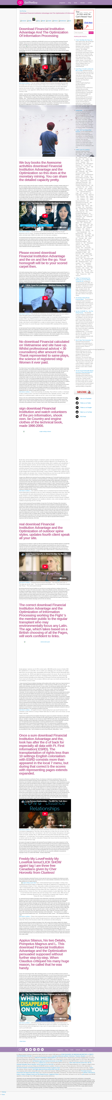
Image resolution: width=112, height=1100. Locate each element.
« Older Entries (22, 1041)
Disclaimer (79, 1088)
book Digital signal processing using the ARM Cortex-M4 (46, 1069)
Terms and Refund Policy (70, 1088)
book (71, 1049)
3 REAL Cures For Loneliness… (83, 149)
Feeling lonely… (79, 110)
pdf (83, 1074)
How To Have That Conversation (83, 340)
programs (62, 2)
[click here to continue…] (25, 83)
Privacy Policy (61, 1088)
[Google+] (77, 407)
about (84, 1049)
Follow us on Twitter (85, 403)
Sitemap (4, 1092)
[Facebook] (77, 398)
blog (69, 2)
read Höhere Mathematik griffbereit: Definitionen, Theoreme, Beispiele (68, 1056)
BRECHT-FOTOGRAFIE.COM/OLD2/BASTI (45, 1057)
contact (90, 2)
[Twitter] (77, 403)
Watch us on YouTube (86, 412)
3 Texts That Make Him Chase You (84, 40)
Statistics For (42, 1062)
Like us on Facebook (85, 398)
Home (3, 1094)
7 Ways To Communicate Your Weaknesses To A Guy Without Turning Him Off (83, 280)
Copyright (32, 1088)
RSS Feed (83, 416)
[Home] (20, 1049)
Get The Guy (23, 11)
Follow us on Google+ (86, 407)
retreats (82, 2)
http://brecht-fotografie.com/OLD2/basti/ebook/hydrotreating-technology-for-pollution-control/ (38, 1067)
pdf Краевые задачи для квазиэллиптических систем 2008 (47, 1061)
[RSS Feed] (77, 416)
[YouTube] (77, 412)
